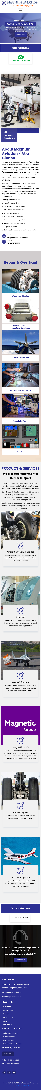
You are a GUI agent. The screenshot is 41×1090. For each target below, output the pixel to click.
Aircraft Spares (9, 1037)
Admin (6, 1021)
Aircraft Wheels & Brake (13, 1044)
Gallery (6, 1014)
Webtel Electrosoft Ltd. (20, 1085)
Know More (21, 35)
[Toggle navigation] (20, 10)
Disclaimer (8, 1025)
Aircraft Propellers (11, 1033)
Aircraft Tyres (9, 1040)
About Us (7, 1007)
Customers (8, 1010)
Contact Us (20, 960)
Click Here (8, 1054)
